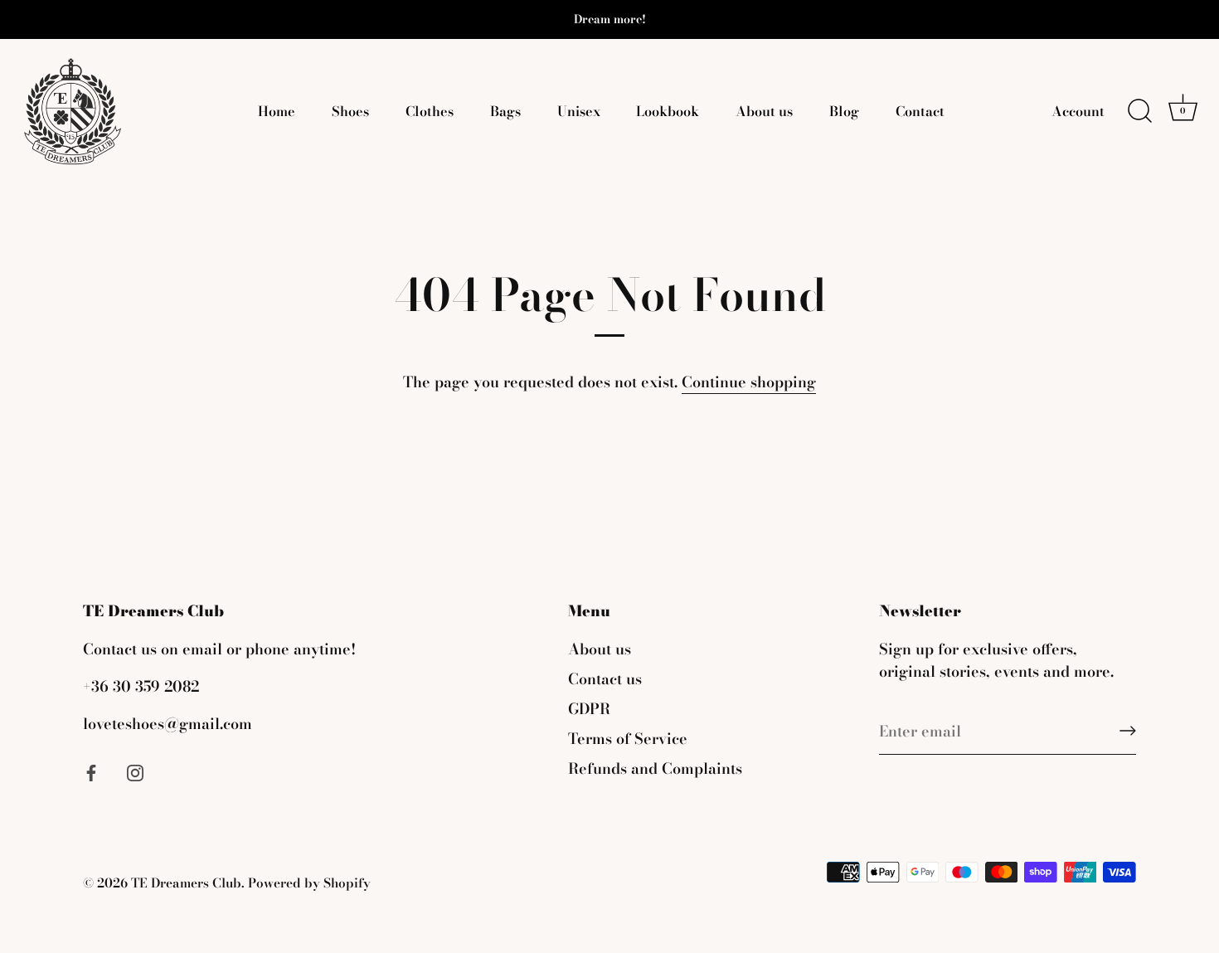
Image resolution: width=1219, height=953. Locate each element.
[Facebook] (91, 771)
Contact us (605, 679)
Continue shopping (749, 382)
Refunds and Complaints (655, 768)
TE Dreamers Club (186, 882)
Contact (920, 111)
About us (764, 111)
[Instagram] (135, 771)
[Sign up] (1127, 730)
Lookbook (667, 111)
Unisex (578, 111)
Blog (844, 111)
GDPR (589, 709)
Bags (505, 111)
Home (276, 111)
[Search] (1139, 111)
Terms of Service (627, 738)
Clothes (430, 111)
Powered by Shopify (309, 882)
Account (1078, 111)
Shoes (350, 111)
